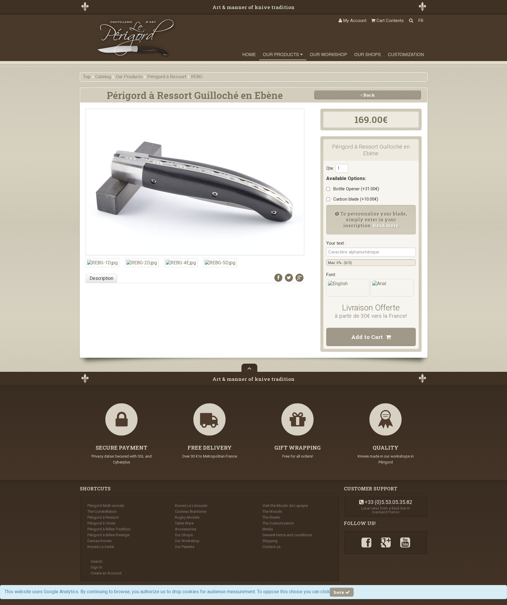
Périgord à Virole (101, 523)
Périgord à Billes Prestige (108, 535)
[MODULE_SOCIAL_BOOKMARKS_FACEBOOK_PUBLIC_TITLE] (278, 277)
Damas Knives (99, 541)
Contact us (271, 546)
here (339, 592)
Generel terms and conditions (287, 535)
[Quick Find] (411, 20)
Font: (331, 274)
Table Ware (184, 523)
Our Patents (184, 546)
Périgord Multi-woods (105, 505)
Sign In (96, 567)
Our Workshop (328, 54)
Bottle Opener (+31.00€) (355, 188)
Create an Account (106, 573)
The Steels (271, 517)
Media (267, 529)
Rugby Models (187, 517)
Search (96, 561)
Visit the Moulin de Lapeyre (285, 505)
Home (249, 54)
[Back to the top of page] (249, 368)
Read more (385, 225)
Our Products (281, 54)
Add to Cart (368, 336)
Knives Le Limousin (191, 505)
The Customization (278, 523)
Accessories (185, 529)
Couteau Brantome (190, 511)
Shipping (270, 541)
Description (101, 278)
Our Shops (367, 54)
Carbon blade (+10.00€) (354, 199)
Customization (406, 54)
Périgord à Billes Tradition (109, 529)
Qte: (330, 168)
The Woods (272, 511)
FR (420, 20)
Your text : (336, 243)
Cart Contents (389, 20)
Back (368, 95)
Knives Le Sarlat (100, 546)
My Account (354, 20)
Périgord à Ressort (103, 517)
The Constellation (102, 511)
